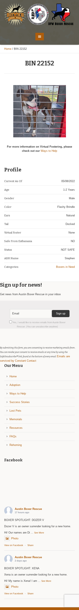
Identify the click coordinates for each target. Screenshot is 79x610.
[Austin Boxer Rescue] (39, 14)
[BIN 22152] (39, 111)
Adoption (14, 385)
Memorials (15, 419)
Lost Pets (15, 410)
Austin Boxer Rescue (28, 508)
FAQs (12, 436)
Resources (16, 427)
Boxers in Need (65, 266)
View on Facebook (13, 545)
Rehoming (15, 445)
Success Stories (19, 402)
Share (30, 545)
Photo (14, 538)
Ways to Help (49, 150)
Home (7, 48)
